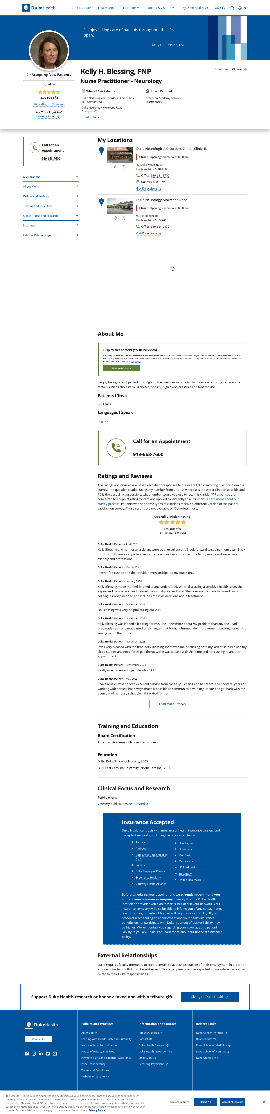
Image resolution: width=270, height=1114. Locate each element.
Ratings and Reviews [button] (36, 196)
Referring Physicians (151, 1064)
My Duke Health (193, 8)
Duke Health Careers (152, 1045)
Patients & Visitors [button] (158, 8)
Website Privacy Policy (95, 1076)
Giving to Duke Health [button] (207, 996)
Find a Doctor (81, 8)
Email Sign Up (147, 1057)
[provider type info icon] (245, 69)
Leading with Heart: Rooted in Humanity (106, 1039)
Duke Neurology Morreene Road (161, 200)
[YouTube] (55, 1054)
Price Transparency (93, 1064)
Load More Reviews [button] (172, 704)
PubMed (139, 804)
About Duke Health (150, 1032)
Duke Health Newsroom (153, 1051)
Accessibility (89, 1032)
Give (218, 8)
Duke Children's (206, 1039)
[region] (135, 1102)
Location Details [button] (91, 117)
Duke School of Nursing (211, 1051)
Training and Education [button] (37, 206)
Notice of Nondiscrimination (99, 1045)
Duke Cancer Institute (209, 1032)
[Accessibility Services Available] (116, 167)
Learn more (136, 361)
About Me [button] (29, 186)
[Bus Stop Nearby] (123, 167)
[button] (242, 8)
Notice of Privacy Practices (97, 1051)
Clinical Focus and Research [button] (40, 215)
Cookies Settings (179, 1102)
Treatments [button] (106, 8)
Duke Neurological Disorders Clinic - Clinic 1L (171, 148)
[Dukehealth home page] (44, 8)
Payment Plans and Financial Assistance (106, 1057)
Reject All (205, 1102)
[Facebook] (27, 1054)
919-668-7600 (148, 454)
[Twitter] (48, 1054)
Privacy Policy (97, 1110)
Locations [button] (129, 8)
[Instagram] (34, 1054)
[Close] (264, 1102)
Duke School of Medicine (211, 1045)
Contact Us (38, 1039)
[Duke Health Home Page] (42, 1025)
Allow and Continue (122, 368)
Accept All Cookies (232, 1102)
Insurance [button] (29, 225)
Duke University (206, 1057)
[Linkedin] (41, 1054)
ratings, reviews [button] (49, 104)
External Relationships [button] (37, 235)
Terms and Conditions (95, 1070)
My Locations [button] (31, 177)
